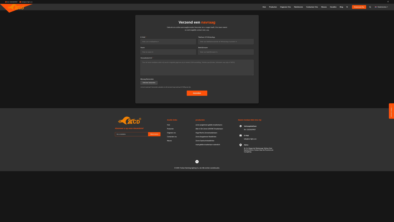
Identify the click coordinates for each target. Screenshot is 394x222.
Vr (347, 7)
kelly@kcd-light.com (27, 2)
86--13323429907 (250, 129)
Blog (341, 7)
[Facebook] (388, 2)
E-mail (143, 37)
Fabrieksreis (298, 7)
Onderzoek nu (359, 7)
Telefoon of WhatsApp (206, 37)
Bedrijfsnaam (203, 47)
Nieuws (324, 7)
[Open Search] (370, 7)
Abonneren (154, 134)
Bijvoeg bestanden (147, 79)
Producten (273, 7)
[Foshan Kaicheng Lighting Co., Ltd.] (16, 7)
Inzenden (197, 93)
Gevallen (333, 7)
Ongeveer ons (285, 7)
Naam (142, 47)
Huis (264, 7)
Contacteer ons (312, 7)
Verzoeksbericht (146, 58)
